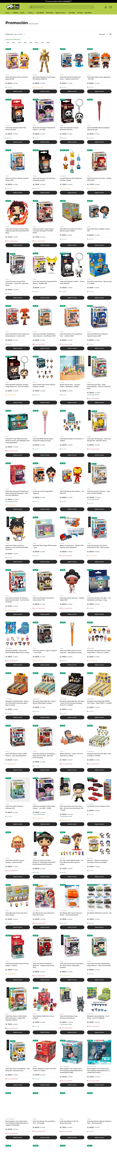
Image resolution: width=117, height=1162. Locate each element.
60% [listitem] (36, 42)
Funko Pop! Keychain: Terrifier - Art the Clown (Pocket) (72, 282)
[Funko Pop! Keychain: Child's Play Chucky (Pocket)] (17, 111)
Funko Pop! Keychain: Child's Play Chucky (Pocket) (15, 129)
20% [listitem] (13, 42)
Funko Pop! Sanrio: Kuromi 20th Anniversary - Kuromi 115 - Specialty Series (16, 283)
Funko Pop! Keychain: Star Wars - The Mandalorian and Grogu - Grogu (99, 599)
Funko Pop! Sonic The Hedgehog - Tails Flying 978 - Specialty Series (17, 1069)
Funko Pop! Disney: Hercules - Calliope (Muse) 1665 (72, 599)
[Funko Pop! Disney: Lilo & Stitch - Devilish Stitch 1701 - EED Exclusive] (99, 529)
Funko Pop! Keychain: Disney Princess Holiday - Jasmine (17, 964)
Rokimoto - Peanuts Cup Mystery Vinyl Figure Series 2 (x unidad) (97, 861)
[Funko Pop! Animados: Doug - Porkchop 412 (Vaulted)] (72, 999)
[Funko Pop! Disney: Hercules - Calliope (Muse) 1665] (72, 581)
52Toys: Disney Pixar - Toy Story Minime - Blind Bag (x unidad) (70, 385)
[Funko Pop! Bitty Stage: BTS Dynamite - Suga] (45, 529)
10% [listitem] (8, 42)
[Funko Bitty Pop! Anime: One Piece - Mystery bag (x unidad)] (72, 212)
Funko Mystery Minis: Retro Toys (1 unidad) (43, 1017)
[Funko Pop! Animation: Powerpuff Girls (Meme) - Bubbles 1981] (45, 265)
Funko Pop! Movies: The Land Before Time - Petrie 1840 (44, 1122)
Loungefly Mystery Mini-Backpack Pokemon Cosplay (71, 179)
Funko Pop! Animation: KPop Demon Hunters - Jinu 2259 (44, 129)
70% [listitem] (42, 42)
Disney (30, 13)
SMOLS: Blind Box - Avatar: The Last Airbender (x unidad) (71, 755)
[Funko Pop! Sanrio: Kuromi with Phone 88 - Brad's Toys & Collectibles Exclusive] (72, 947)
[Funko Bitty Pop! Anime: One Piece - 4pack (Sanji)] (17, 896)
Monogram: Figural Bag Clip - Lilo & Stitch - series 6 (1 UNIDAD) (98, 1017)
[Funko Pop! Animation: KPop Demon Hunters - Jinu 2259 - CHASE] (45, 789)
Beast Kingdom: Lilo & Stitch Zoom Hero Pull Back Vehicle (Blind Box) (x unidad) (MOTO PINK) (71, 1070)
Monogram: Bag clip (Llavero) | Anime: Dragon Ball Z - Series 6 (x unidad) (99, 651)
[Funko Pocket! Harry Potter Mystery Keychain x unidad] (45, 368)
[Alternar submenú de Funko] (11, 13)
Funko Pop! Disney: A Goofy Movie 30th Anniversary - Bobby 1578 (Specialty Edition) (16, 1018)
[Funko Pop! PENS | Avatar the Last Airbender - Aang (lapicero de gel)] (72, 634)
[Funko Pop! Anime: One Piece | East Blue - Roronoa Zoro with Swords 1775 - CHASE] (72, 789)
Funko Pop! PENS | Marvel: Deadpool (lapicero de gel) (98, 129)
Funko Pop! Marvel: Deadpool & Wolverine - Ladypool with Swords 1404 (43, 965)
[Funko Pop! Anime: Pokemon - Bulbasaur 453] (17, 789)
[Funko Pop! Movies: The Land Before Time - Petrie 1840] (45, 1104)
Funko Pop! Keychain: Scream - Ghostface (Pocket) (69, 129)
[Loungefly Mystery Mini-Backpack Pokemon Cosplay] (72, 161)
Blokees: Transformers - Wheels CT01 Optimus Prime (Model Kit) (71, 546)
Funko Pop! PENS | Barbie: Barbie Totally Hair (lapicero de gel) (43, 440)
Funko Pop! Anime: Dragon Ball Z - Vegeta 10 (43, 492)
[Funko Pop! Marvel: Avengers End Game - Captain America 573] (72, 60)
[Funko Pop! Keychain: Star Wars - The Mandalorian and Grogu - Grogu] (99, 581)
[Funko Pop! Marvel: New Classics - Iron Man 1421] (72, 474)
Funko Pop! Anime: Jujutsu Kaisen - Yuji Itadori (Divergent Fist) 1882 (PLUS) (44, 231)
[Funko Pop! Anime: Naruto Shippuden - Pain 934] (99, 60)
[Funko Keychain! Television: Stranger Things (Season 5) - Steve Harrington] (17, 368)
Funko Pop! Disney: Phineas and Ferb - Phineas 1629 (17, 179)
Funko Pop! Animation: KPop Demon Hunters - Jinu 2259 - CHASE (44, 807)
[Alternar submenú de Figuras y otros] (66, 13)
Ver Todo (80, 13)
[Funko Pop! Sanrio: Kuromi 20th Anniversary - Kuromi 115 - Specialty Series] (17, 265)
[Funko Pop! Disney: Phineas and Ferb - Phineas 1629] (17, 161)
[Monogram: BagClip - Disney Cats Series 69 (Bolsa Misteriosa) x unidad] (17, 634)
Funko (7, 13)
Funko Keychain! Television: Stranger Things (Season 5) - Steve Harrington (17, 385)
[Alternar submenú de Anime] (26, 13)
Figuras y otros (60, 13)
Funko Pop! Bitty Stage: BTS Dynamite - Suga (45, 546)
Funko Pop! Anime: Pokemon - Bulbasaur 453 (14, 807)
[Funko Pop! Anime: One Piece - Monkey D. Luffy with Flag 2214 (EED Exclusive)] (17, 529)
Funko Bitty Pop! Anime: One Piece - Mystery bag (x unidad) (71, 230)
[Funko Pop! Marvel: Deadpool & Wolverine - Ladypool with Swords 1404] (45, 947)
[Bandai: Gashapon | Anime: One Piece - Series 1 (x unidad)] (45, 1052)
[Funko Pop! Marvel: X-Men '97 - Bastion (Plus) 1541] (72, 1104)
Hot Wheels (40, 13)
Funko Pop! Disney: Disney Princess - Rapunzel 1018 (17, 78)
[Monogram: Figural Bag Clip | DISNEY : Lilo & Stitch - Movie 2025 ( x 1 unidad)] (99, 684)
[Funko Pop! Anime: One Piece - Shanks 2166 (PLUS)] (99, 161)
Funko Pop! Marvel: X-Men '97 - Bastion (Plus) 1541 (69, 1122)
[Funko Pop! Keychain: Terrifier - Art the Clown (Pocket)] (72, 265)
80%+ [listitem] (48, 42)
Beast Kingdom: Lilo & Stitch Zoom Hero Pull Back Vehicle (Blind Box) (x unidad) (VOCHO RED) (16, 1123)
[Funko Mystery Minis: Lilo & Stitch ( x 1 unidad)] (72, 422)
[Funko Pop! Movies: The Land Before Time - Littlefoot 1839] (72, 317)
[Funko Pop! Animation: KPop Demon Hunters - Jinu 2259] (45, 111)
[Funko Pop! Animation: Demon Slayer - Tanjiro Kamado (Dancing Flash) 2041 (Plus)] (17, 212)
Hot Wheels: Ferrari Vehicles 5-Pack (98, 806)
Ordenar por (9, 34)
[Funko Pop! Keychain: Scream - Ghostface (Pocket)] (72, 111)
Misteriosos (49, 13)
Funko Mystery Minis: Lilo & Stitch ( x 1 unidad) (72, 440)
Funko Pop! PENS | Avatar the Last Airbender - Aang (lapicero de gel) (71, 651)
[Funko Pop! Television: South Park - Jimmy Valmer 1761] (45, 581)
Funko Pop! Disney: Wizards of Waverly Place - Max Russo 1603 (99, 1122)
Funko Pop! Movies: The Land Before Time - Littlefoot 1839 (71, 335)
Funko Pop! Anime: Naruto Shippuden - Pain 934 (98, 78)
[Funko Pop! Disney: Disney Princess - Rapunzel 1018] (17, 60)
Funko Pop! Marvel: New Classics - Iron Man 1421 (72, 492)
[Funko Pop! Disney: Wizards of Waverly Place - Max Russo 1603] (99, 1104)
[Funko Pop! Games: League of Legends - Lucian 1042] (45, 634)
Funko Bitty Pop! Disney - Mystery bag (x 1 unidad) (99, 282)
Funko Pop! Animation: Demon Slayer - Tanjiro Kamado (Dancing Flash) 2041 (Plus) (17, 231)
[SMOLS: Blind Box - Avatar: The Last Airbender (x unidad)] (72, 737)
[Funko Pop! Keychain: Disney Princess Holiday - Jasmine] (17, 947)
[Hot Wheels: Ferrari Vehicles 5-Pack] (99, 789)
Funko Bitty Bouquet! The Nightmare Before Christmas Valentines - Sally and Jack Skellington (17, 493)
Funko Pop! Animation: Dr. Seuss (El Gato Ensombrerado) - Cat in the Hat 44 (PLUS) (17, 600)
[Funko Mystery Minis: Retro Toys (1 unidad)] (45, 999)
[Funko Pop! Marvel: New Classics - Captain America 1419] (99, 317)
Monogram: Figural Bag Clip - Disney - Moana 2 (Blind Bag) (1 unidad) (45, 702)
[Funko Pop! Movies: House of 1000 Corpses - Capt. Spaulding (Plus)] (17, 737)
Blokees (15, 13)
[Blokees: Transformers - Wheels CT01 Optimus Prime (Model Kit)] (72, 529)
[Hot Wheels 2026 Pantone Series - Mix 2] (99, 896)
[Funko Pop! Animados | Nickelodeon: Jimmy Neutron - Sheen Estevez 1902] (99, 947)
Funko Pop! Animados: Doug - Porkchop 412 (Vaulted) (69, 1017)
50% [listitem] (31, 42)
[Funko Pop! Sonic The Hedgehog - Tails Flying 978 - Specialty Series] (17, 1052)
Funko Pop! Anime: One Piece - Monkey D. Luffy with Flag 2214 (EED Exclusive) (16, 547)
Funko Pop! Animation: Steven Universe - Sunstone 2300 (14, 861)
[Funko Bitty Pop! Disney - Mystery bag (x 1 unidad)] (99, 265)
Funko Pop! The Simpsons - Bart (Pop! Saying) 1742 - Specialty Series (99, 440)
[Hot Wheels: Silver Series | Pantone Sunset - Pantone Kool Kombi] (72, 896)
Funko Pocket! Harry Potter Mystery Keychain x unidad (44, 385)
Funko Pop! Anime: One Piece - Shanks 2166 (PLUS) (99, 179)
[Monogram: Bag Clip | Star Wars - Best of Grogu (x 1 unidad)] (99, 737)
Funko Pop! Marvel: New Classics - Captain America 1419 (98, 335)
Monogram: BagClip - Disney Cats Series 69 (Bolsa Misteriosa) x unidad (17, 651)
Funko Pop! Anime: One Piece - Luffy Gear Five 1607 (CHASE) (98, 492)
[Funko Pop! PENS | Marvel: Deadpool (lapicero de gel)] (99, 111)
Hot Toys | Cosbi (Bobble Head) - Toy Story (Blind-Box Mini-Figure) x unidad (71, 862)
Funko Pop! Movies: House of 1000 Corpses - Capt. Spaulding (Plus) (16, 755)
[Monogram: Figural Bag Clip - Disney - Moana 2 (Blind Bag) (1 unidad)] (45, 684)
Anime (22, 13)
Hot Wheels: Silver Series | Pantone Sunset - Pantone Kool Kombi (71, 914)
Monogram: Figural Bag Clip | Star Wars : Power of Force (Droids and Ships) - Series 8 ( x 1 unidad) (72, 703)
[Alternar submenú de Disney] (34, 13)
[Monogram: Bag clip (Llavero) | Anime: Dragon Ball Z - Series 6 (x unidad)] (99, 634)
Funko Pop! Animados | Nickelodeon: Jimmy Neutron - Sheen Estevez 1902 (99, 964)
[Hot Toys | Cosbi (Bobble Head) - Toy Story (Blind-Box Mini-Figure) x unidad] (72, 844)
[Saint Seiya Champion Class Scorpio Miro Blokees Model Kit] (45, 60)
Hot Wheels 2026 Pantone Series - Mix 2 (99, 914)
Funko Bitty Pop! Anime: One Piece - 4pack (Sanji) (16, 914)
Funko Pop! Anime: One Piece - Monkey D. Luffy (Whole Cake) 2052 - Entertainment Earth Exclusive (44, 862)
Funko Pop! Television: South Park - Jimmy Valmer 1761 (44, 599)
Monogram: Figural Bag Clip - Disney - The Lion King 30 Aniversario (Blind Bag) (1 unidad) (17, 703)
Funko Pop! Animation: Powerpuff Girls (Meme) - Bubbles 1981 (45, 282)
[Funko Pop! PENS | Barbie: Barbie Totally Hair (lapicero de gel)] (45, 422)
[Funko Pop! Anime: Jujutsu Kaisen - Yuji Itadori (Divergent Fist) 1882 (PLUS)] (45, 212)
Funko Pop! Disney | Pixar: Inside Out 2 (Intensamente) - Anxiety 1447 (17, 335)
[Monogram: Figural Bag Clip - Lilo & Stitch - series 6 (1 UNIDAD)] (99, 999)
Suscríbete (88, 13)
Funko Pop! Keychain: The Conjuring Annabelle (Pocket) (44, 179)
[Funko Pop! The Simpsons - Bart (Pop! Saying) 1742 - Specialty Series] (99, 422)
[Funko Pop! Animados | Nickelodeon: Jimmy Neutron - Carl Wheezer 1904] (45, 317)
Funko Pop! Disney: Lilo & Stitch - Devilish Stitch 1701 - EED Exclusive (98, 546)
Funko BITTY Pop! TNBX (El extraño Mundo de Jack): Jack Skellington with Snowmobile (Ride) (17, 440)
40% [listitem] (25, 42)
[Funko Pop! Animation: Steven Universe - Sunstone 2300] (17, 844)
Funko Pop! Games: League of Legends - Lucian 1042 (45, 651)
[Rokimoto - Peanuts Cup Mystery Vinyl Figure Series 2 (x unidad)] (99, 844)
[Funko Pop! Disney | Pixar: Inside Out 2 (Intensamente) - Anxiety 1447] (17, 317)
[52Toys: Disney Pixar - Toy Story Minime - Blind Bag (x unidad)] (72, 368)
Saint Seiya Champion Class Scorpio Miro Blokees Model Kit (44, 78)
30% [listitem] (19, 42)
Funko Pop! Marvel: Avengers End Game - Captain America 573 (70, 78)
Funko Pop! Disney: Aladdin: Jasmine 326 (98, 230)
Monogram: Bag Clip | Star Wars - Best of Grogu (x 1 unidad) (99, 755)
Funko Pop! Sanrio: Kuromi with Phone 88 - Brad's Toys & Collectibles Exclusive (71, 965)
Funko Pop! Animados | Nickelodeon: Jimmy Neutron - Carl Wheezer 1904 (44, 335)
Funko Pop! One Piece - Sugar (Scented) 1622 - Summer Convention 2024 (99, 386)
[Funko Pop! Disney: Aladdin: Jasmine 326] (99, 212)
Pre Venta (72, 13)
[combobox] (61, 7)
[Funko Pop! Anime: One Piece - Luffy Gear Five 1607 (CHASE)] (99, 474)
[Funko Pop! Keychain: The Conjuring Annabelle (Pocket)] (45, 161)
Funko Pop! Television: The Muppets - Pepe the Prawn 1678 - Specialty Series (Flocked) (44, 755)
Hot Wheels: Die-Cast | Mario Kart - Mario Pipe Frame (44, 914)
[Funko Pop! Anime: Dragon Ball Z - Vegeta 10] (45, 474)
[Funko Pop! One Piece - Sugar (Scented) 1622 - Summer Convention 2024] (99, 368)
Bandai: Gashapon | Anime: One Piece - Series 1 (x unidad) (44, 1069)
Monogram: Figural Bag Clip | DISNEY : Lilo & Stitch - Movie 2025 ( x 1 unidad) (99, 702)
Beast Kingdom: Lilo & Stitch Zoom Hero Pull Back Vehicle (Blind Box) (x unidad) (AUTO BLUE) (98, 1070)
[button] (110, 7)
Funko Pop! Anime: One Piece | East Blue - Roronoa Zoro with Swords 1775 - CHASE (71, 808)
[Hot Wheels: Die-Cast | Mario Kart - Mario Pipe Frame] (45, 896)
